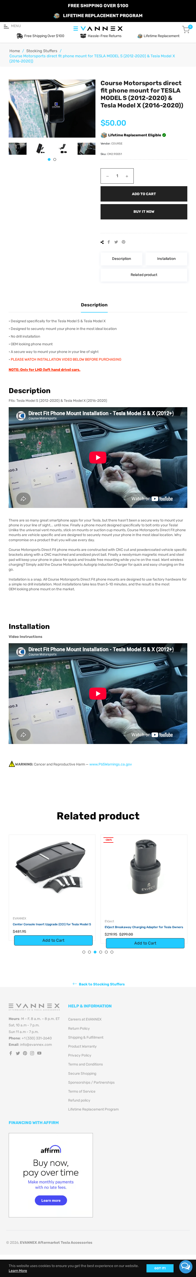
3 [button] (95, 952)
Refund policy (79, 1100)
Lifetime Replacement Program (93, 1109)
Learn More (18, 1271)
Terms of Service (81, 1091)
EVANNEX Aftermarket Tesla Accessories (56, 1242)
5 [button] (106, 952)
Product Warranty (82, 1046)
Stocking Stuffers (41, 51)
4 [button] (100, 952)
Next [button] (91, 148)
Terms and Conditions (85, 1064)
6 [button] (112, 952)
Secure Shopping (82, 1073)
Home (14, 51)
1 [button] (49, 159)
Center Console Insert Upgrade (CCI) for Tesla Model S (52, 924)
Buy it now (143, 211)
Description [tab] (94, 305)
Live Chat (186, 1267)
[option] (52, 893)
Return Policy (79, 1028)
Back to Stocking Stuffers (101, 984)
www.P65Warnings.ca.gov (110, 764)
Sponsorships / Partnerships (91, 1082)
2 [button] (54, 159)
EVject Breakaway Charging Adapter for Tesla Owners (144, 927)
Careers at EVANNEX (85, 1019)
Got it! (160, 1268)
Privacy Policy (79, 1055)
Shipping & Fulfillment (85, 1037)
